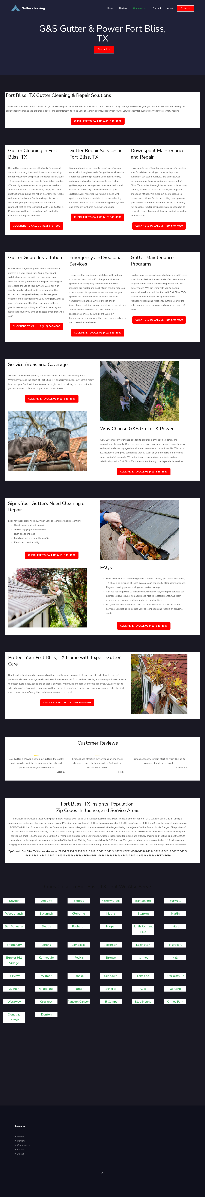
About (170, 8)
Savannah (46, 914)
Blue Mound (143, 1002)
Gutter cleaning (33, 8)
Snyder (14, 901)
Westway (14, 1002)
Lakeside (143, 976)
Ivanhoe (143, 958)
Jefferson (111, 945)
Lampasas (78, 945)
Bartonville (143, 901)
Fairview (14, 976)
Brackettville (175, 976)
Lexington (143, 945)
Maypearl (175, 945)
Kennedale (46, 958)
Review (123, 8)
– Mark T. (121, 771)
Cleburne (78, 914)
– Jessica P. (181, 767)
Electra (46, 926)
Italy (175, 958)
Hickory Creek (111, 901)
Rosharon (78, 926)
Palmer (79, 989)
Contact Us (185, 8)
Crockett (46, 1002)
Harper (111, 926)
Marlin (175, 914)
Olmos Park (175, 1002)
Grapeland (46, 989)
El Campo (111, 1002)
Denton (46, 1015)
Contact (156, 8)
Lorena (46, 945)
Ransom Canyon (79, 1002)
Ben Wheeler (14, 926)
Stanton (143, 914)
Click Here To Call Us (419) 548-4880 (98, 121)
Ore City (46, 901)
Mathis (111, 914)
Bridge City (14, 945)
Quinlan (14, 989)
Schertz (111, 989)
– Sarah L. (60, 771)
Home (110, 8)
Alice (143, 989)
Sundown (110, 976)
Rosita (78, 958)
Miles (175, 926)
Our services (139, 8)
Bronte (111, 958)
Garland (175, 989)
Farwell (175, 901)
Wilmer (46, 976)
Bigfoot (79, 901)
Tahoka (79, 976)
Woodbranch (14, 914)
